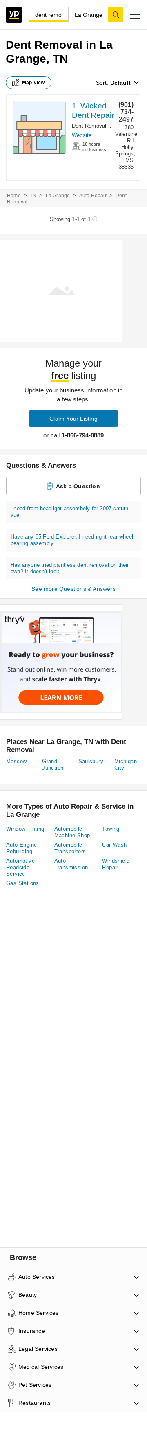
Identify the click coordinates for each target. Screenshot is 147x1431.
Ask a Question (78, 486)
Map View (33, 83)
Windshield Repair (115, 864)
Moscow (16, 761)
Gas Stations (22, 883)
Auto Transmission (71, 864)
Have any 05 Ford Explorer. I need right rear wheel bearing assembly (72, 540)
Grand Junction (52, 764)
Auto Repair (93, 195)
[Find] (115, 14)
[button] (135, 15)
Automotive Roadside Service (20, 867)
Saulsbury (91, 761)
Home (14, 195)
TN (33, 195)
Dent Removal (89, 126)
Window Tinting (25, 829)
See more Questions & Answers (73, 589)
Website (81, 135)
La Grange (58, 195)
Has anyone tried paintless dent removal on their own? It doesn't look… (70, 568)
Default (120, 82)
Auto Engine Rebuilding (21, 848)
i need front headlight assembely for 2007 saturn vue (70, 511)
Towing (110, 829)
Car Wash (114, 845)
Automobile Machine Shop (72, 832)
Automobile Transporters (70, 848)
